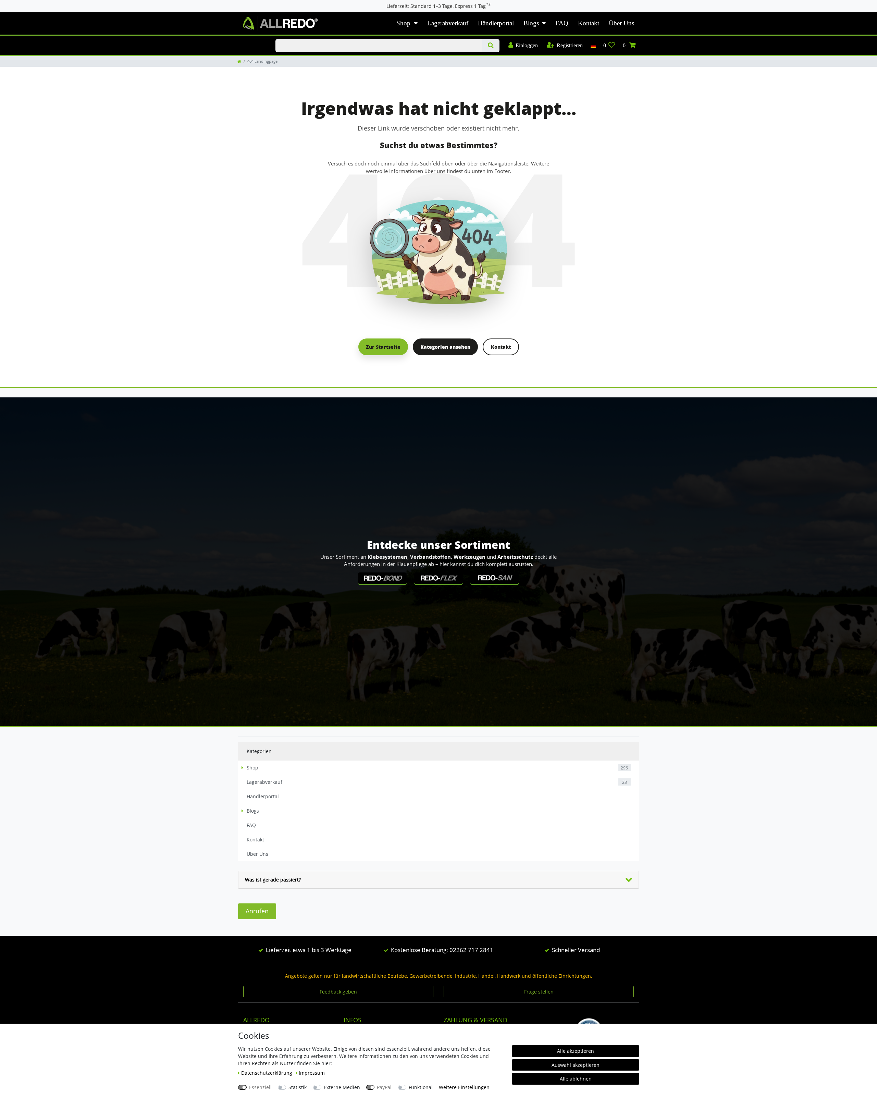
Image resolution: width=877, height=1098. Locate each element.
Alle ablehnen (576, 1078)
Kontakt (588, 23)
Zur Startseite (383, 347)
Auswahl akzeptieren (576, 1065)
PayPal (384, 1087)
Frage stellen (539, 991)
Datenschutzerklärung (267, 1073)
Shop (403, 23)
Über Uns (621, 23)
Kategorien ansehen (445, 347)
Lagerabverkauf (447, 23)
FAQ (561, 23)
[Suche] (490, 45)
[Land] (592, 45)
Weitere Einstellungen (464, 1087)
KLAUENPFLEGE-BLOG (249, 39)
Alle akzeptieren (575, 1051)
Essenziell (260, 1087)
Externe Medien (342, 1087)
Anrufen (257, 911)
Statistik (297, 1087)
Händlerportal (496, 23)
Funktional (421, 1087)
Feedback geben (338, 991)
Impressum (312, 1073)
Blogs (531, 23)
